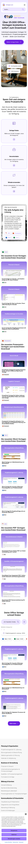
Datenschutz (15, 842)
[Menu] (24, 5)
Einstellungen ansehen (14, 838)
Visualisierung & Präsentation (10, 802)
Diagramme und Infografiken (10, 804)
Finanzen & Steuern (7, 766)
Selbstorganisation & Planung (10, 755)
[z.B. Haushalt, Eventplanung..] (24, 622)
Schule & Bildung (6, 785)
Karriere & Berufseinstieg (9, 788)
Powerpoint (18, 233)
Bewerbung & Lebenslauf (9, 791)
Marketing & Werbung (8, 807)
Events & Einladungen (8, 810)
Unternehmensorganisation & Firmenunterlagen (10, 770)
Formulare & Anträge (7, 777)
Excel (17, 237)
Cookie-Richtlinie (8, 842)
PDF (9, 233)
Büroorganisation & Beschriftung (11, 752)
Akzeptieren (14, 830)
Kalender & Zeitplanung (8, 758)
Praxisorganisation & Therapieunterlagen (14, 793)
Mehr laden (13, 723)
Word (9, 237)
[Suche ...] (23, 9)
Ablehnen (14, 834)
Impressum (21, 842)
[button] (26, 814)
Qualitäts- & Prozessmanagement (11, 774)
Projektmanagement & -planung (11, 749)
